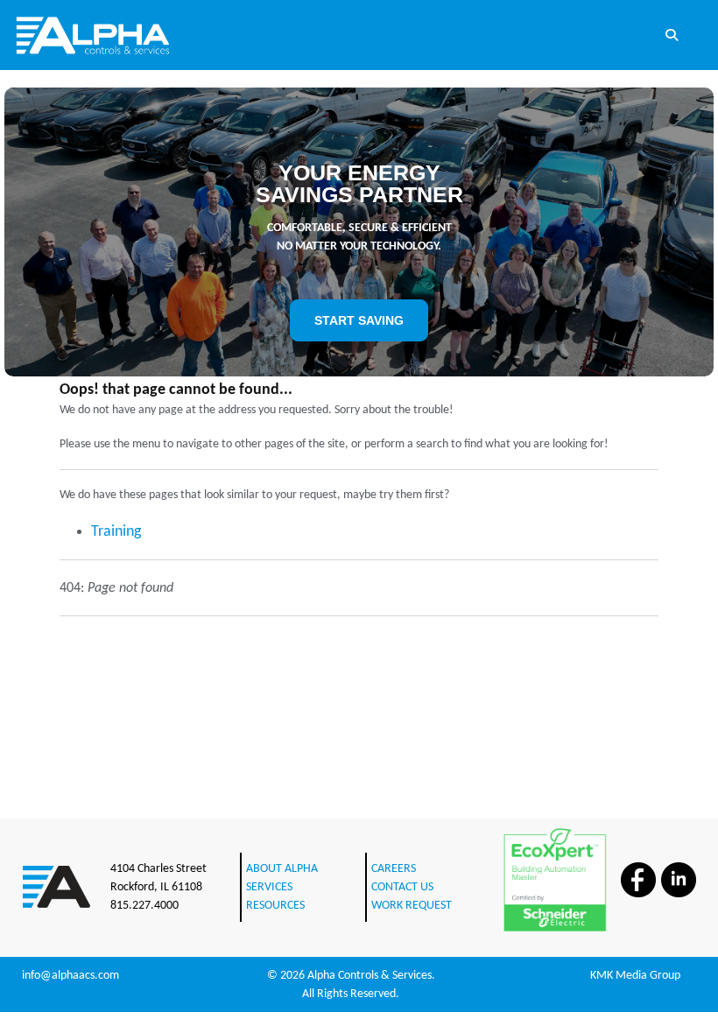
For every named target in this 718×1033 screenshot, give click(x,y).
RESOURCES (275, 905)
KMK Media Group (635, 975)
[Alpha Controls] (93, 34)
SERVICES (269, 887)
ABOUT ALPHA (282, 868)
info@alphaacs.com (70, 975)
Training (116, 532)
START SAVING (359, 320)
